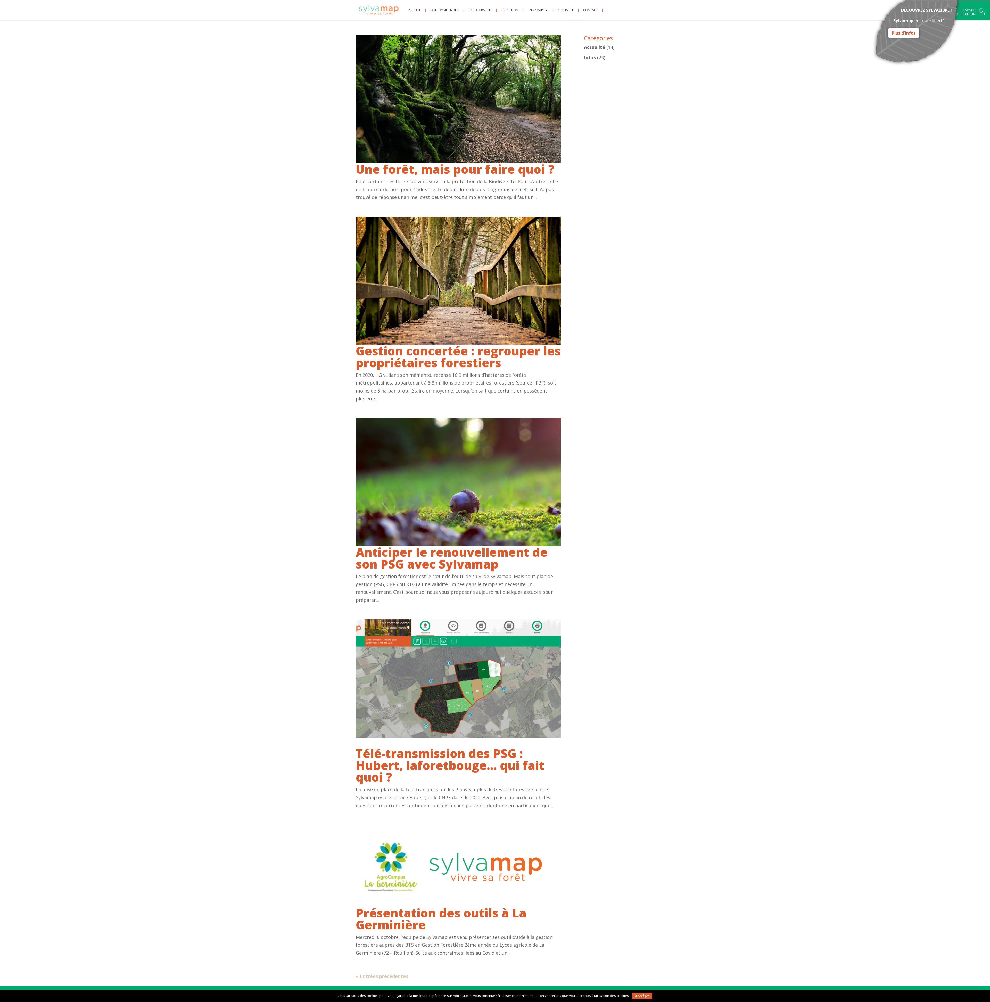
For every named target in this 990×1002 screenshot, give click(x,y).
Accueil (414, 10)
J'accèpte (642, 996)
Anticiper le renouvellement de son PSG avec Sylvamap (452, 558)
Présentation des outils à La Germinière (441, 919)
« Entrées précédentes (382, 976)
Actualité (566, 10)
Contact (590, 10)
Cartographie (479, 10)
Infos (590, 57)
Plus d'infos (903, 33)
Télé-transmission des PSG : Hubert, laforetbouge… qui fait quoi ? (450, 765)
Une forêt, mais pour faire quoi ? (455, 169)
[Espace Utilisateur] (969, 13)
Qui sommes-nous (444, 10)
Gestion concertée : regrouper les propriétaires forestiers (458, 357)
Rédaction (509, 10)
